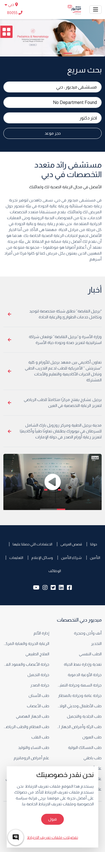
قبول (52, 819)
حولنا (93, 544)
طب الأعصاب (38, 706)
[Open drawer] (6, 31)
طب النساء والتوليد (33, 747)
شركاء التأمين (71, 558)
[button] (52, 482)
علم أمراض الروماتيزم (31, 758)
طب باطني (92, 758)
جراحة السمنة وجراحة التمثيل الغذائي (79, 685)
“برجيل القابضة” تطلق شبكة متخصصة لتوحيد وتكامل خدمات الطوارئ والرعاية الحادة (65, 314)
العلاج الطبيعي (37, 654)
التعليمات (16, 558)
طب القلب (40, 737)
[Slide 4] (47, 53)
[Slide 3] (57, 53)
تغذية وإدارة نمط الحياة (83, 664)
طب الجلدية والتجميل (84, 716)
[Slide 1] (78, 53)
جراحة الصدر (39, 685)
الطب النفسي (90, 654)
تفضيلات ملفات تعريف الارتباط (52, 837)
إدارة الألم (41, 633)
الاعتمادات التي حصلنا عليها (32, 544)
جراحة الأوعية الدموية (84, 674)
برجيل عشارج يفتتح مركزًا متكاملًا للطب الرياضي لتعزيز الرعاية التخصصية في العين (63, 402)
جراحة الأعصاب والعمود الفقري (26, 664)
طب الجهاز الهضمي (32, 716)
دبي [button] (11, 4)
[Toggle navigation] (95, 9)
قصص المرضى (71, 544)
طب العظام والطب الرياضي (26, 726)
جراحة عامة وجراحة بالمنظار (80, 695)
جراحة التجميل (38, 674)
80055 (12, 12)
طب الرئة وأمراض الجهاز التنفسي (79, 726)
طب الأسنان (39, 695)
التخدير (96, 643)
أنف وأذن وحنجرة (88, 633)
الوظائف (54, 571)
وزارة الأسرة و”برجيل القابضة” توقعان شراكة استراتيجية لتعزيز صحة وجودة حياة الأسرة (65, 339)
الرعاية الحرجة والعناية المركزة (26, 643)
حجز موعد (53, 133)
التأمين (95, 558)
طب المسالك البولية (84, 747)
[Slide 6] (27, 53)
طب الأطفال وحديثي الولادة (79, 706)
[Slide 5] (37, 53)
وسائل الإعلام (42, 558)
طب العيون (92, 737)
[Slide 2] (68, 53)
